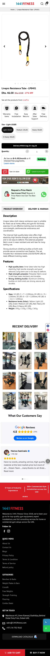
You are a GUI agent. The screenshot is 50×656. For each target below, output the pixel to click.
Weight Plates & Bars (11, 583)
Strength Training (9, 595)
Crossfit (5, 587)
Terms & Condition (10, 559)
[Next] (45, 46)
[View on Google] (6, 452)
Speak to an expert (38, 171)
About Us (6, 543)
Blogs (4, 551)
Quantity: (5, 151)
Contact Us (6, 547)
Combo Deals (7, 603)
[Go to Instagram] (8, 531)
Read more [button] (9, 471)
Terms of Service (8, 563)
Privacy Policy (8, 555)
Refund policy (7, 567)
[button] (2, 461)
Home (13, 10)
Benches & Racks (9, 579)
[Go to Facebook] (4, 531)
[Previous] (4, 46)
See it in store (14, 171)
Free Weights (7, 591)
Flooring (5, 599)
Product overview (13, 209)
